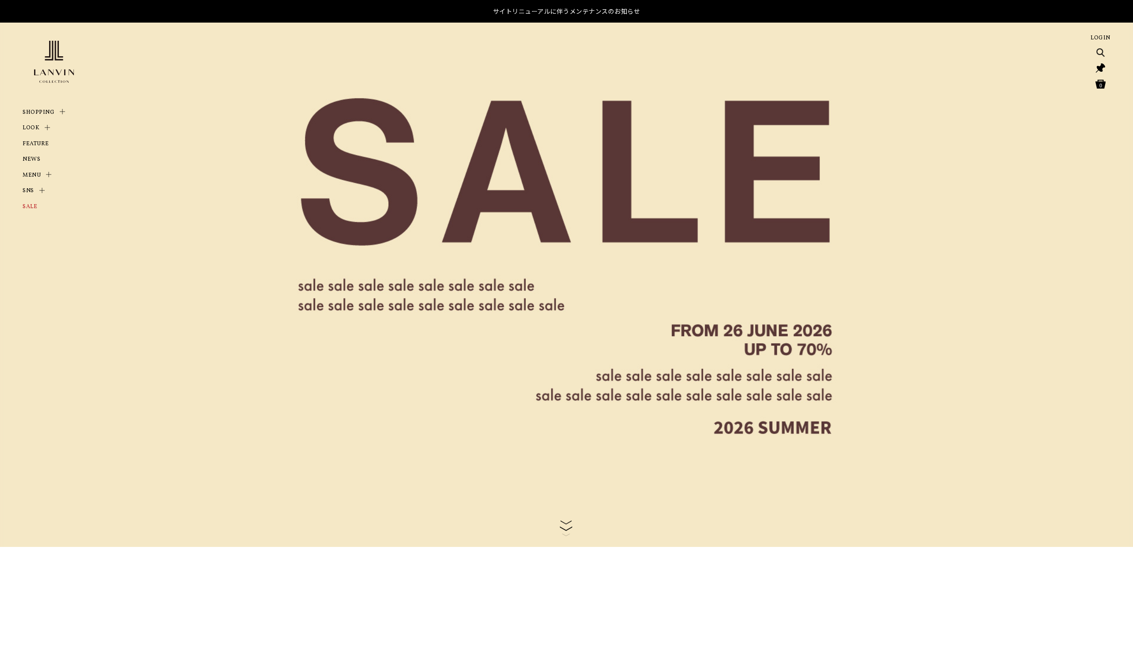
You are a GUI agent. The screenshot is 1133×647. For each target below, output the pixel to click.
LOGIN (1100, 38)
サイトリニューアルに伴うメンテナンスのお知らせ (566, 11)
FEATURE (36, 144)
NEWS (31, 159)
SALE (30, 207)
